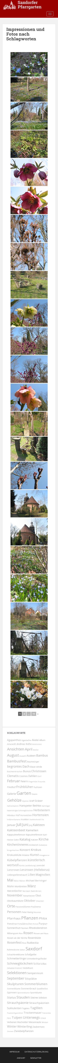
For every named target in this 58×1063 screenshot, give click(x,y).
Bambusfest (17, 761)
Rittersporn (12, 933)
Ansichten (15, 749)
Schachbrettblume (15, 954)
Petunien (37, 912)
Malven (22, 881)
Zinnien (10, 1031)
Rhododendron (38, 928)
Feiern (24, 781)
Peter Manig (27, 912)
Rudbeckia (33, 942)
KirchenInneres (18, 844)
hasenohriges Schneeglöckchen (20, 810)
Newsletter (35, 1058)
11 (33, 713)
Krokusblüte (14, 855)
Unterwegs (31, 1017)
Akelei (35, 740)
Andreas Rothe (24, 743)
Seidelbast (28, 968)
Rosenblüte (34, 938)
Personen (14, 912)
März (32, 886)
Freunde (41, 782)
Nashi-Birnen (36, 891)
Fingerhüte (32, 782)
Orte (11, 905)
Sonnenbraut (28, 988)
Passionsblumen (23, 906)
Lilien (31, 874)
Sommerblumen (35, 984)
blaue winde (36, 766)
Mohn (10, 886)
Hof (18, 815)
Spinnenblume (23, 993)
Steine (34, 997)
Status (11, 997)
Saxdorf (34, 949)
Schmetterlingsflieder (36, 958)
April (28, 749)
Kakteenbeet (16, 830)
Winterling (24, 1026)
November (15, 895)
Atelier (36, 750)
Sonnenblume (13, 988)
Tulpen (17, 1017)
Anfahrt (21, 1058)
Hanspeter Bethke (30, 805)
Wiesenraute (35, 1022)
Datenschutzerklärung (36, 1051)
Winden (45, 1022)
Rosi (24, 943)
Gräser (39, 800)
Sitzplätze (31, 978)
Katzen (34, 839)
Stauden (23, 997)
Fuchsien (38, 787)
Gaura (34, 794)
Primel (35, 924)
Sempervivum (35, 973)
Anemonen (37, 744)
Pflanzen (29, 918)
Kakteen (39, 825)
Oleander (40, 901)
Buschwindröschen (14, 771)
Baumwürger (33, 761)
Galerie (11, 794)
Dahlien (32, 776)
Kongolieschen (13, 850)
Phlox (43, 918)
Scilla (36, 963)
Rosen (28, 932)
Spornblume (36, 992)
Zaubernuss (38, 1026)
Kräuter (26, 855)
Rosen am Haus (41, 933)
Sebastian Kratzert (14, 968)
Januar (11, 825)
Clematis (13, 776)
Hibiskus (11, 815)
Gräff (31, 800)
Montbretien (21, 886)
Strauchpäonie (18, 1002)
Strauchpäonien (39, 1003)
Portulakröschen (24, 924)
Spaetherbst (42, 988)
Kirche (44, 839)
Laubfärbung (30, 865)
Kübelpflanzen (17, 860)
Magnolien (43, 874)
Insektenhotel (35, 819)
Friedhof (11, 787)
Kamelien (32, 830)
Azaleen (31, 755)
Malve (16, 881)
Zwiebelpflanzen (24, 1031)
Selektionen (17, 972)
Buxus (27, 771)
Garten (24, 793)
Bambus (42, 755)
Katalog (24, 839)
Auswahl (22, 756)
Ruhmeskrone (13, 949)
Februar (13, 781)
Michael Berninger (36, 880)
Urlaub (43, 1018)
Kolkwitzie (43, 845)
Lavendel (40, 865)
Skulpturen (15, 984)
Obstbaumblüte (15, 900)
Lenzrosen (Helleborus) (34, 869)
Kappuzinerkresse (16, 834)
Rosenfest (14, 942)
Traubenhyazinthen (15, 1013)
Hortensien (40, 815)
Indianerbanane (13, 819)
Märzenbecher (14, 890)
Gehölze (14, 800)
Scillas (43, 963)
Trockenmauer (33, 1012)
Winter (12, 1026)
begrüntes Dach (18, 766)
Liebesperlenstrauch (17, 874)
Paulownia (36, 906)
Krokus (36, 849)
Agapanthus (14, 740)
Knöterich (33, 845)
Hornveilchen (26, 815)
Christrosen (38, 771)
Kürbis (21, 865)
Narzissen (26, 891)
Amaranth (11, 744)
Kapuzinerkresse (34, 834)
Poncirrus (12, 923)
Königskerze (44, 855)
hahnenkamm (13, 806)
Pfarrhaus (14, 918)
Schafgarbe (30, 954)
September (15, 978)
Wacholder (22, 1022)
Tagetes (26, 1008)
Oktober (29, 900)
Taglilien (36, 1008)
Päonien (24, 928)
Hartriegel (46, 806)
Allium (42, 740)
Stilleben (43, 997)
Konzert (25, 850)
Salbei (22, 950)
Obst (38, 895)
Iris (42, 819)
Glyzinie (25, 801)
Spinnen (12, 992)
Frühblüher (24, 787)
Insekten (25, 819)
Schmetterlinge (16, 958)
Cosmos (23, 775)
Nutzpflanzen (29, 895)
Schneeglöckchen (20, 963)
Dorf (39, 776)
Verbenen (12, 1022)
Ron (21, 933)
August (13, 755)
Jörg (30, 825)
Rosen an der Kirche (17, 937)
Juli (18, 824)
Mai (10, 880)
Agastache (26, 740)
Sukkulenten (14, 1008)
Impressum (14, 1051)
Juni (25, 824)
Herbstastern (41, 810)
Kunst (34, 855)
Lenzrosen (13, 869)
